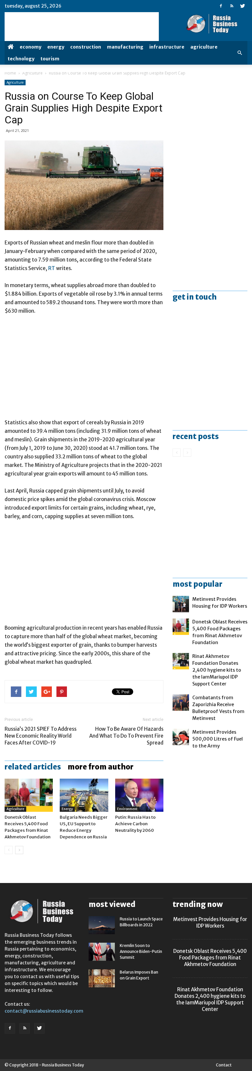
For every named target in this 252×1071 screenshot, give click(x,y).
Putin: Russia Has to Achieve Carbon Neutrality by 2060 (135, 823)
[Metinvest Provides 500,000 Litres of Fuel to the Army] (181, 737)
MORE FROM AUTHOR (101, 767)
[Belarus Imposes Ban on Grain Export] (102, 978)
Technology (21, 59)
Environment (127, 809)
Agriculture (204, 47)
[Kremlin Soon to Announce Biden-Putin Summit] (102, 952)
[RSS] (232, 6)
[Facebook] (221, 6)
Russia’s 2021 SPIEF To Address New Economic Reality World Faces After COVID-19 (40, 736)
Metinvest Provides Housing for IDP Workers (210, 922)
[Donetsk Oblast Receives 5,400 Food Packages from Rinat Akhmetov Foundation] (29, 795)
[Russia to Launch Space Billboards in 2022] (102, 925)
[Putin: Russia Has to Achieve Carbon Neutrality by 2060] (139, 795)
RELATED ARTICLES (33, 767)
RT (52, 268)
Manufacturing (125, 47)
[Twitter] (242, 6)
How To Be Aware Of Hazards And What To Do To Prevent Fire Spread (126, 736)
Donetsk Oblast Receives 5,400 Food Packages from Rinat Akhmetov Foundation (210, 957)
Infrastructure (166, 47)
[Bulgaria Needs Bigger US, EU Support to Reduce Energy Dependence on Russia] (84, 795)
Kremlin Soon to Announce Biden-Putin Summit (141, 951)
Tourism (49, 59)
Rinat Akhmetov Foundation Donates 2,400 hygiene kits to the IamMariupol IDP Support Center (216, 670)
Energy (55, 47)
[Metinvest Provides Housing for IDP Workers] (181, 604)
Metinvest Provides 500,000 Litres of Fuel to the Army (217, 739)
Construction (85, 47)
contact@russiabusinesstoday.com (44, 1011)
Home (10, 73)
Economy (30, 47)
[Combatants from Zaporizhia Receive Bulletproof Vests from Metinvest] (181, 702)
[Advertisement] (84, 370)
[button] (239, 53)
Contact (224, 1064)
